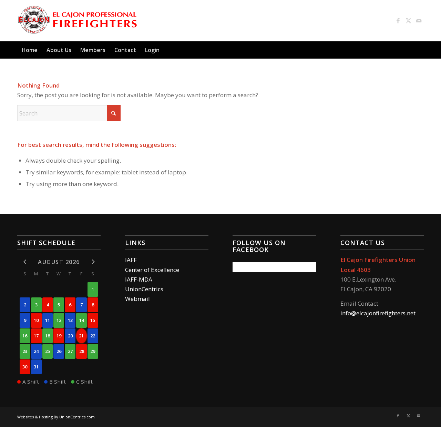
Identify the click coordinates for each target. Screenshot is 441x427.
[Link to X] (408, 21)
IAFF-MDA (138, 279)
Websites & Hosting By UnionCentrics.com (56, 416)
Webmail (137, 299)
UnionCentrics (144, 289)
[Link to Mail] (418, 21)
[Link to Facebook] (398, 21)
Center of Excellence (152, 270)
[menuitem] (29, 50)
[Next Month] (93, 261)
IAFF (131, 260)
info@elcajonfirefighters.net (378, 313)
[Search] (419, 50)
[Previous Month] (25, 261)
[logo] (78, 20)
